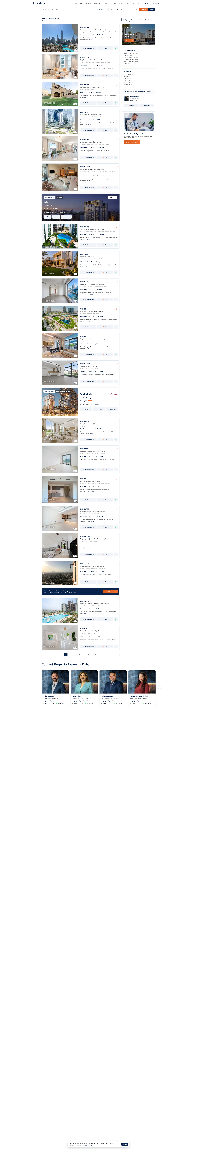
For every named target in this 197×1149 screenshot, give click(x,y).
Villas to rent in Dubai (129, 55)
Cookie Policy (89, 1145)
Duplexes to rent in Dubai (130, 63)
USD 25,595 (84, 601)
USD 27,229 (84, 57)
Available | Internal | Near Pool (88, 366)
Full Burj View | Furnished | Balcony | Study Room (94, 30)
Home (43, 14)
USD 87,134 (84, 85)
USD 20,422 (84, 112)
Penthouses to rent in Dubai (131, 59)
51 (95, 654)
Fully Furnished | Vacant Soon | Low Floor (92, 60)
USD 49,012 (84, 421)
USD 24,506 (84, 309)
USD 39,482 (84, 227)
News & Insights (128, 84)
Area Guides (127, 76)
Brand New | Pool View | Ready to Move (91, 311)
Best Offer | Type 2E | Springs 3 (89, 631)
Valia (46, 202)
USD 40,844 (85, 167)
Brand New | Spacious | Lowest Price (91, 142)
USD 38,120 (84, 509)
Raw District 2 (86, 394)
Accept (125, 1144)
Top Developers (128, 78)
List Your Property (157, 3)
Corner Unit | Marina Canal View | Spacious (92, 284)
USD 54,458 (85, 536)
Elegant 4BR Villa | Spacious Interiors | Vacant (93, 87)
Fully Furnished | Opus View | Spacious (91, 114)
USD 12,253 (84, 564)
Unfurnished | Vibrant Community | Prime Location (94, 603)
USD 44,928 (84, 336)
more (90, 39)
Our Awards (127, 82)
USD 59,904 (84, 27)
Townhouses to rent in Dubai (131, 57)
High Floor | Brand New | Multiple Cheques (92, 511)
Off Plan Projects (128, 74)
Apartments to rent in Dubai (131, 53)
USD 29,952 (84, 449)
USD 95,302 (84, 254)
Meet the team (127, 80)
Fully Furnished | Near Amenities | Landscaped (93, 339)
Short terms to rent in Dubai (131, 61)
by (50, 205)
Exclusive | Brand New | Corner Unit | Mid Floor (93, 451)
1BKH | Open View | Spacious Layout (90, 481)
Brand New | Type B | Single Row (89, 256)
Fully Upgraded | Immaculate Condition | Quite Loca (95, 539)
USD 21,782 (84, 281)
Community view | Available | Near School (92, 566)
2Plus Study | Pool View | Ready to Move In (92, 229)
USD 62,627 (84, 628)
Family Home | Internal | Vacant (89, 424)
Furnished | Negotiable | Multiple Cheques (92, 169)
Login (146, 3)
